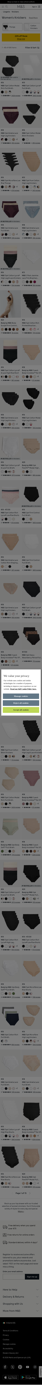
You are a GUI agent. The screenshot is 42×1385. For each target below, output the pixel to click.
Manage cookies (21, 696)
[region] (21, 692)
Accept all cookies (21, 710)
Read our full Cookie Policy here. (23, 689)
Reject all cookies (21, 703)
